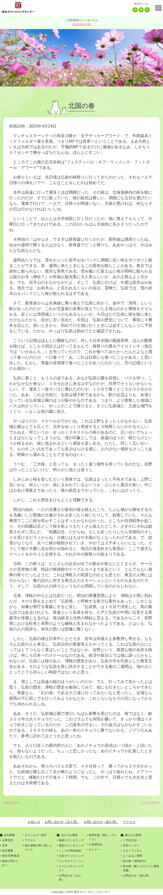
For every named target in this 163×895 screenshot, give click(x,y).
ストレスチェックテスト (71, 868)
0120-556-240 (81, 24)
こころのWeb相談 (70, 850)
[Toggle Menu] (158, 8)
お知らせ (34, 822)
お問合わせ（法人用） (70, 877)
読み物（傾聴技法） (135, 861)
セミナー (94, 849)
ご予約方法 (130, 840)
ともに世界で (149, 802)
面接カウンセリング (71, 840)
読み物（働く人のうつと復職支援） (141, 868)
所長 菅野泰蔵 (10, 855)
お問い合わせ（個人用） (101, 822)
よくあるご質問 (132, 855)
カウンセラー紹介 (36, 835)
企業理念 (7, 840)
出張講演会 (96, 844)
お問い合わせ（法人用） (62, 822)
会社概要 (9, 835)
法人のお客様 (69, 835)
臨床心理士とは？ (10, 863)
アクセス (129, 822)
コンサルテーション (71, 861)
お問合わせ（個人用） (137, 875)
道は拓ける (12, 802)
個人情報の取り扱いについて (38, 847)
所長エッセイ (131, 845)
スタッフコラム (132, 850)
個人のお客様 (133, 835)
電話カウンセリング (71, 845)
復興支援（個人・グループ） (102, 837)
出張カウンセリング (71, 855)
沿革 (5, 845)
